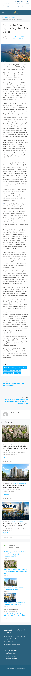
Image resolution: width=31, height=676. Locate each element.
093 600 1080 (7, 4)
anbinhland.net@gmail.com (7, 6)
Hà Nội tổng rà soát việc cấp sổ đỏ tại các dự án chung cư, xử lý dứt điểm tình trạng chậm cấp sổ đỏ (15, 554)
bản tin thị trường (21, 367)
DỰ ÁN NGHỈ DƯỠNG (11, 659)
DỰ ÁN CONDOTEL (10, 656)
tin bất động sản (8, 373)
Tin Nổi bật (13, 17)
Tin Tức (7, 17)
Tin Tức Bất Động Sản (22, 37)
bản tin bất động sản (9, 367)
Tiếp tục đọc (6, 457)
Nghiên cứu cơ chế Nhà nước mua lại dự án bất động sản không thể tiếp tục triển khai (15, 448)
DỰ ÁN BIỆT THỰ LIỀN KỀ (11, 650)
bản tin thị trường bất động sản (12, 370)
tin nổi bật (17, 373)
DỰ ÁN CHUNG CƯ (10, 653)
